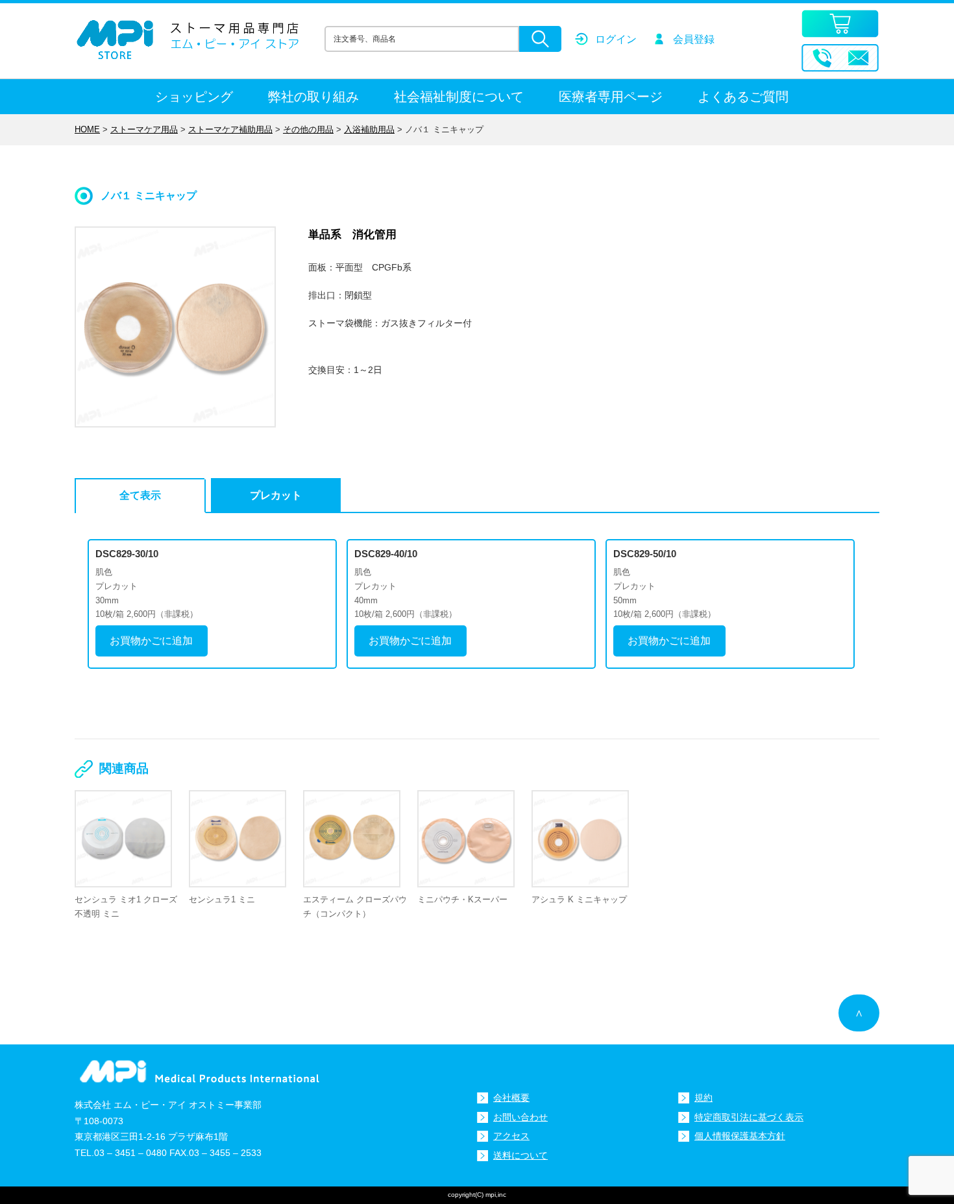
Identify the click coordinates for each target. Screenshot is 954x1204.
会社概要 (511, 1097)
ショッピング (194, 97)
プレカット (276, 495)
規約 (703, 1097)
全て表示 (140, 495)
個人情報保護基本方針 (739, 1136)
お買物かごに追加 (151, 640)
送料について (520, 1155)
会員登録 (694, 39)
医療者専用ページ (611, 97)
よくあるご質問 (743, 97)
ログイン (616, 39)
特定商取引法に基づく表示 (748, 1117)
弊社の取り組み (313, 97)
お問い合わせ (520, 1117)
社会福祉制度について (459, 97)
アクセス (511, 1136)
